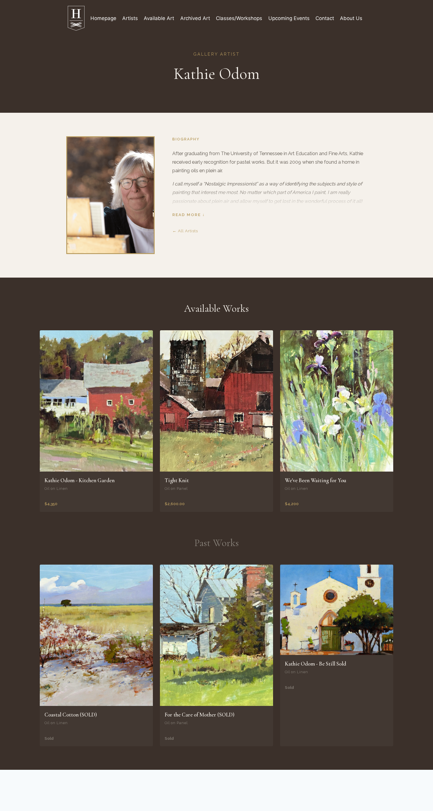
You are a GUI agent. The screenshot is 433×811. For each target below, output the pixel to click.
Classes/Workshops (239, 18)
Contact (324, 18)
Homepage (103, 18)
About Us (351, 18)
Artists (130, 18)
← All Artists (185, 230)
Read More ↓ (188, 214)
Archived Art (195, 18)
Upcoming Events (289, 18)
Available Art (159, 18)
